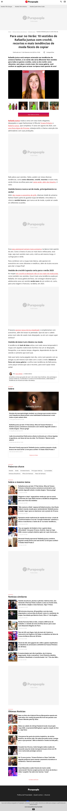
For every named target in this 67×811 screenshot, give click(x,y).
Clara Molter (19, 374)
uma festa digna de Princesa (18, 128)
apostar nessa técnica (27, 330)
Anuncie (47, 795)
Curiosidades (48, 470)
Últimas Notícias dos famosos (19, 31)
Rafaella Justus (31, 31)
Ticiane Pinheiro (46, 123)
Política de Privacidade (24, 795)
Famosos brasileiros (14, 473)
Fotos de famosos (40, 473)
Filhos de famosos (27, 473)
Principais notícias (37, 470)
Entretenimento (25, 470)
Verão (16, 470)
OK (33, 809)
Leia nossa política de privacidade (33, 807)
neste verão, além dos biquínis (44, 182)
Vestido (11, 470)
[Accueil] (31, 1)
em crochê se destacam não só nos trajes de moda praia (37, 273)
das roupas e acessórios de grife (24, 195)
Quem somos (38, 795)
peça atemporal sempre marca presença (27, 249)
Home (9, 31)
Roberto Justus (13, 126)
